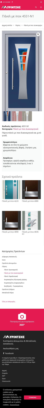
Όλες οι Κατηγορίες (8, 301)
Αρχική (4, 370)
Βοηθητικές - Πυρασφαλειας (13, 286)
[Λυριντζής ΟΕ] (11, 7)
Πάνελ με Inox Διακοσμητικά (33, 25)
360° (3, 376)
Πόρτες (17, 25)
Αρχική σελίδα (7, 25)
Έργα (3, 378)
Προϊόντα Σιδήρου (8, 289)
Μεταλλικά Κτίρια (8, 293)
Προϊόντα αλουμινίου (9, 263)
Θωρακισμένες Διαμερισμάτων (14, 283)
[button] (38, 34)
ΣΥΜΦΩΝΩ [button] (32, 397)
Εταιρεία (4, 373)
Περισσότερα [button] (14, 405)
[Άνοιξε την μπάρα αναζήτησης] (36, 7)
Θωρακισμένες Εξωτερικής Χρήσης (15, 279)
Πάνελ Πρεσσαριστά (10, 270)
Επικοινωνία (6, 381)
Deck (3, 260)
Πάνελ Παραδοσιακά (11, 276)
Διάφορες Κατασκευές (9, 257)
